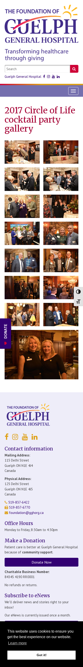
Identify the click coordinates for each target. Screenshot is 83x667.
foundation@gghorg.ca (26, 512)
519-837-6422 (18, 502)
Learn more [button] (17, 643)
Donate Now (42, 562)
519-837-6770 (19, 507)
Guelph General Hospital (23, 76)
